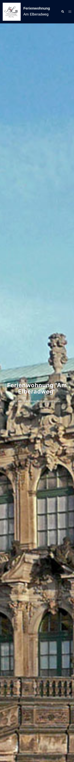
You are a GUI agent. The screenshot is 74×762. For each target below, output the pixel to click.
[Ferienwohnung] (12, 12)
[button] (62, 11)
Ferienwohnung (36, 8)
